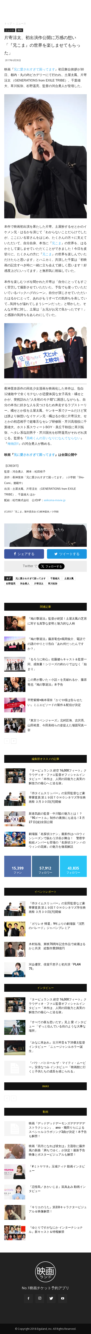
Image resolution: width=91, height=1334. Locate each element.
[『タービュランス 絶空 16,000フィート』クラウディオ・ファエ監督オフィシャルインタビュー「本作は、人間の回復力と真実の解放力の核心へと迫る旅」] (14, 775)
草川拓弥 (52, 583)
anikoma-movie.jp (54, 500)
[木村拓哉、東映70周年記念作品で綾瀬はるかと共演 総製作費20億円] (14, 949)
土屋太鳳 (69, 578)
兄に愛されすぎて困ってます (34, 69)
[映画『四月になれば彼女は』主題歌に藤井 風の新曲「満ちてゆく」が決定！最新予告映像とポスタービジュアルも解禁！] (14, 1151)
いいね (17, 857)
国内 (20, 30)
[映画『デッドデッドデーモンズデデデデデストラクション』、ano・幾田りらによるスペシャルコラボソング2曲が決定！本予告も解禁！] (14, 1128)
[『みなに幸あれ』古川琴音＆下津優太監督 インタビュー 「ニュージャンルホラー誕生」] (14, 1047)
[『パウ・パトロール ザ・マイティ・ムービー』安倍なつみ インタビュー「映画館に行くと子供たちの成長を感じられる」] (14, 1068)
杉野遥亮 (10, 583)
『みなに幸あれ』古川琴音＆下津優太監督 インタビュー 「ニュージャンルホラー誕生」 (57, 1047)
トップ (8, 23)
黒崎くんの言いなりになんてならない (53, 438)
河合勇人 (24, 583)
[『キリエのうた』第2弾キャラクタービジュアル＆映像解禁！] (14, 1212)
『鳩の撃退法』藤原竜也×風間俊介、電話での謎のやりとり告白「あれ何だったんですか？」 (56, 643)
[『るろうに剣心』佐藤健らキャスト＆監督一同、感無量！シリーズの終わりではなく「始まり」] (14, 664)
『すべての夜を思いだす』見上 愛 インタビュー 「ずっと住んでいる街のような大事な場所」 (57, 1026)
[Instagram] (40, 1298)
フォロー (45, 857)
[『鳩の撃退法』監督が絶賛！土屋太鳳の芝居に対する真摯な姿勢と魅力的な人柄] (14, 623)
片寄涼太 (38, 583)
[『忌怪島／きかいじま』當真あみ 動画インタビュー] (14, 1192)
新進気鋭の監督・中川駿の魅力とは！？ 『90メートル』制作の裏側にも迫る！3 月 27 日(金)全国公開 (57, 818)
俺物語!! (13, 443)
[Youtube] (62, 1298)
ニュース (21, 23)
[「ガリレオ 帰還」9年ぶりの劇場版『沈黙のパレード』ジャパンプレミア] (14, 929)
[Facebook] (28, 1298)
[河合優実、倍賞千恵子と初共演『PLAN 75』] (14, 969)
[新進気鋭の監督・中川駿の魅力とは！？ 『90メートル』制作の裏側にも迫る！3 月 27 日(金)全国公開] (14, 818)
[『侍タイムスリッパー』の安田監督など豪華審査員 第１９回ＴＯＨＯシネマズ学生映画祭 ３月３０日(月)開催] (14, 798)
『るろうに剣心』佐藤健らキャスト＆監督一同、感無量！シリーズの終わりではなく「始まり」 (57, 664)
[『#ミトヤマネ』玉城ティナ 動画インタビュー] (14, 1171)
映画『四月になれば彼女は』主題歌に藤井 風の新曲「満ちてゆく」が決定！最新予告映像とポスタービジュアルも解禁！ (57, 1150)
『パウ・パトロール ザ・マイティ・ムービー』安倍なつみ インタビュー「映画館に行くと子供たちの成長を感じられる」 (57, 1067)
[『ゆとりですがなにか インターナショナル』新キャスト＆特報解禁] (14, 1232)
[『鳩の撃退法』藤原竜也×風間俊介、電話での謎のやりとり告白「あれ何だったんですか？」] (14, 644)
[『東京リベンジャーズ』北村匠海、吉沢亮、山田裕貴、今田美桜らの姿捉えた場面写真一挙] (14, 725)
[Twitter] (51, 1298)
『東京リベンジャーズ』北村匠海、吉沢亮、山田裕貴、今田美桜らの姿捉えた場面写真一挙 (57, 725)
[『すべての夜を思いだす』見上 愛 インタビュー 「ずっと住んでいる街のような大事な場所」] (14, 1027)
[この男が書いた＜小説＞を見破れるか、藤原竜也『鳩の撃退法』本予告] (14, 684)
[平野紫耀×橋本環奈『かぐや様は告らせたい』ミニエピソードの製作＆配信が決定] (14, 705)
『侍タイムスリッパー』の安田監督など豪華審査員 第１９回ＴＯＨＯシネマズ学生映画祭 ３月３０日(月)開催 (57, 797)
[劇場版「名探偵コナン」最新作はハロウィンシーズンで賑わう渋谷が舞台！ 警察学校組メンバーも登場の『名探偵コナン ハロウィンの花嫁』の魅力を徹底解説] (14, 839)
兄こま (56, 243)
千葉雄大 (55, 578)
